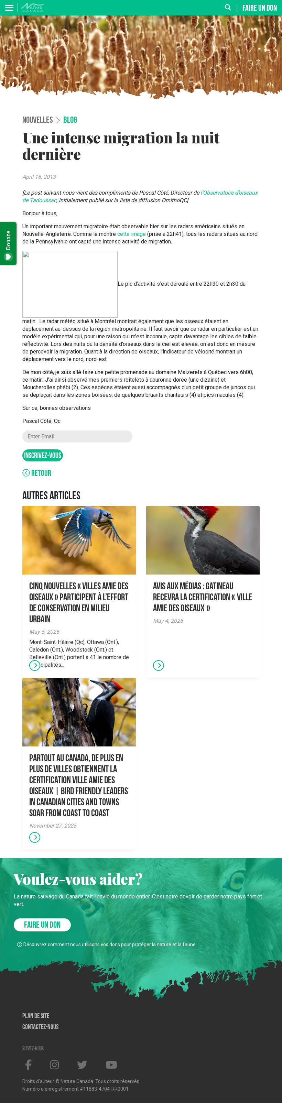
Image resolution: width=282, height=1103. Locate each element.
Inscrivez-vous (42, 456)
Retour (40, 474)
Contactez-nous (40, 1027)
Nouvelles (37, 120)
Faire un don (259, 8)
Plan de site (35, 1016)
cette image (131, 234)
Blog (70, 120)
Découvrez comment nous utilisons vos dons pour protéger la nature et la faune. (110, 944)
